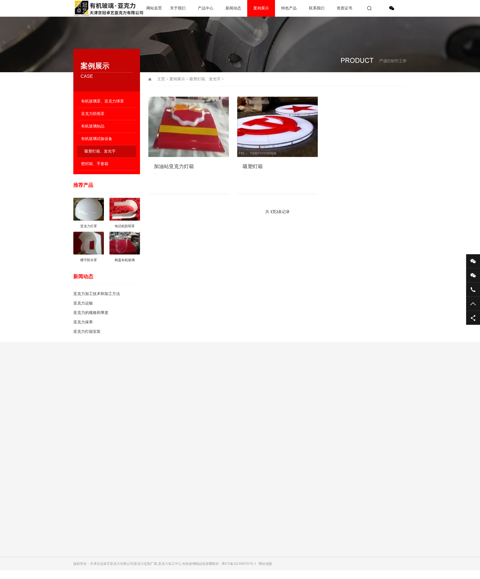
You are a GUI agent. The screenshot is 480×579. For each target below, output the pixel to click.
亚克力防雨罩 (92, 114)
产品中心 (205, 8)
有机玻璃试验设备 (96, 139)
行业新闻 (185, 395)
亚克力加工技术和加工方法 (96, 294)
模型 (129, 527)
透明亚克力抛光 (137, 418)
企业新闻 (185, 403)
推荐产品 (83, 185)
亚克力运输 (83, 303)
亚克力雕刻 (134, 449)
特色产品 (289, 8)
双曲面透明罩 (136, 426)
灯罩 (129, 442)
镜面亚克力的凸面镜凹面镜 (146, 496)
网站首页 (154, 8)
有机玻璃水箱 (136, 488)
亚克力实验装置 (137, 457)
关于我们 (178, 8)
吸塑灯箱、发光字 (100, 151)
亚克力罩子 (134, 465)
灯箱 (129, 512)
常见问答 (185, 411)
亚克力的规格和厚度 (90, 313)
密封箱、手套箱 (94, 164)
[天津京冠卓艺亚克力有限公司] (92, 8)
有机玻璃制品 (92, 126)
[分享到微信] (391, 8)
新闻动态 (233, 8)
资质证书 (344, 8)
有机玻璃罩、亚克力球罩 (102, 101)
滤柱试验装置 (136, 504)
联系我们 (316, 8)
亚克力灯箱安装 (87, 332)
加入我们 (80, 403)
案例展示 (261, 8)
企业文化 (80, 395)
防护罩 (131, 519)
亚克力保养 (83, 322)
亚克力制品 (134, 473)
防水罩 (131, 434)
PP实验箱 (133, 403)
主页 (161, 79)
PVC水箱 (132, 411)
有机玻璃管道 (136, 481)
